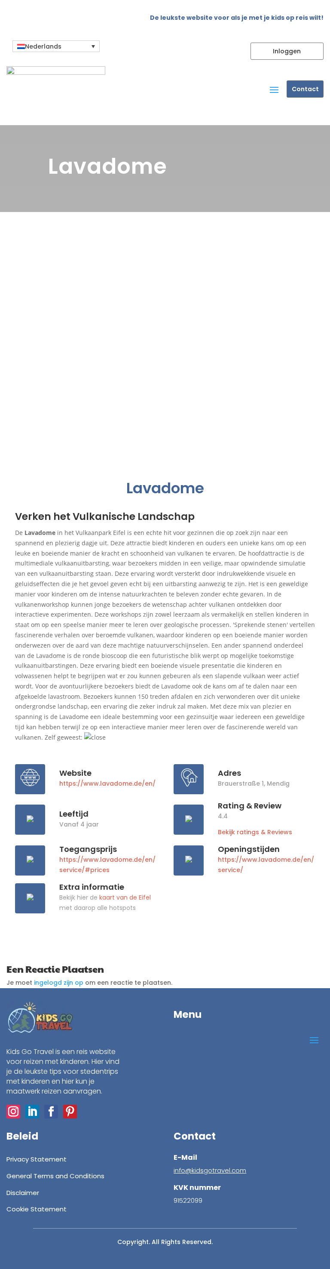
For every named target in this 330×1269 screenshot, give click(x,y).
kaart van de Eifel (125, 897)
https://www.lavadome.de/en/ (107, 783)
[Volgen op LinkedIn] (32, 1111)
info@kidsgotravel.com (210, 1170)
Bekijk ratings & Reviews (255, 832)
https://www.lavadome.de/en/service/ (266, 864)
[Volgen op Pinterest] (70, 1111)
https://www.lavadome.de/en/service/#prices (107, 864)
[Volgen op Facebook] (51, 1111)
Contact (305, 89)
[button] (56, 46)
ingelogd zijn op (58, 982)
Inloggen (287, 51)
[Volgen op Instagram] (13, 1111)
